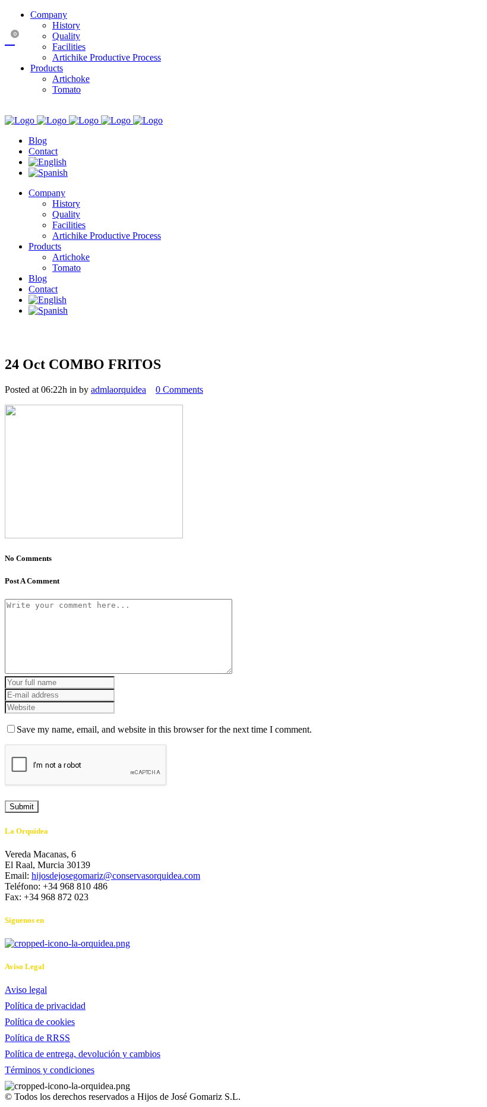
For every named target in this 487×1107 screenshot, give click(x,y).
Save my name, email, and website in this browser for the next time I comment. (164, 729)
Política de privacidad (45, 1006)
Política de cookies (40, 1022)
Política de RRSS (37, 1038)
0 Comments (179, 389)
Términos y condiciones (49, 1070)
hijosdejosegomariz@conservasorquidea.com (115, 876)
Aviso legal (26, 990)
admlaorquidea (118, 389)
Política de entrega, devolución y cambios (82, 1054)
